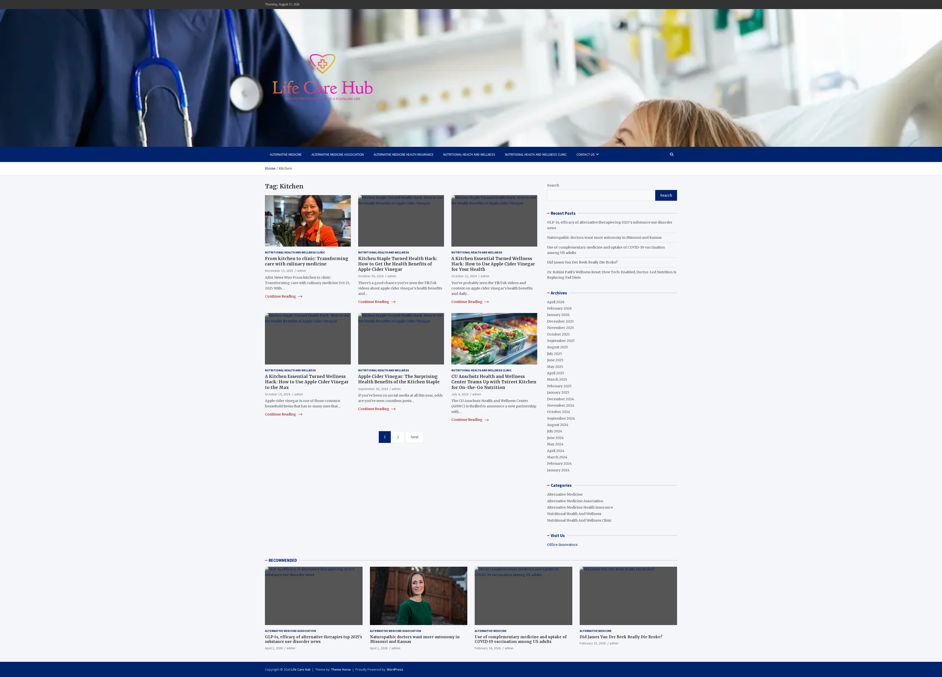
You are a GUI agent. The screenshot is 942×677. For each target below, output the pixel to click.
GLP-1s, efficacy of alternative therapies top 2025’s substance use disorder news (313, 639)
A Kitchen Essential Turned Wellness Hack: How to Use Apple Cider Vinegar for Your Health (493, 264)
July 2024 (554, 431)
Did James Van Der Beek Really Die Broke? (582, 262)
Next (415, 437)
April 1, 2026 (379, 648)
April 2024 (555, 451)
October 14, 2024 (277, 394)
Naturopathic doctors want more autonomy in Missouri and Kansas (604, 237)
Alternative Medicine (286, 154)
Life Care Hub (301, 669)
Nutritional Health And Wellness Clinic (536, 154)
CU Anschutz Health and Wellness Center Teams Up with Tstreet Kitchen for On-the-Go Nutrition (493, 382)
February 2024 (559, 463)
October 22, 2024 (464, 276)
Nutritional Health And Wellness (469, 154)
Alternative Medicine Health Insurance (403, 154)
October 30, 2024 (370, 276)
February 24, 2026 (488, 648)
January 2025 (558, 392)
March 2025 (557, 379)
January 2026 (558, 315)
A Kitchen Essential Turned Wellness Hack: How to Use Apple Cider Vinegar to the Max (307, 382)
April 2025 (555, 373)
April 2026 (555, 302)
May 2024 (555, 444)
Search (553, 185)
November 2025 (560, 328)
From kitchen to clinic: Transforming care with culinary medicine (306, 261)
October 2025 (558, 334)
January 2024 (558, 470)
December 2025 (560, 321)
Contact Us (585, 154)
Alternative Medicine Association (338, 154)
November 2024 (560, 405)
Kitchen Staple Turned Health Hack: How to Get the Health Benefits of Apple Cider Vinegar (397, 264)
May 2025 (555, 366)
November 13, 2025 (279, 270)
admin (301, 270)
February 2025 (559, 386)
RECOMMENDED (283, 560)
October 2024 (558, 412)
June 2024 (555, 438)
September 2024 (561, 418)
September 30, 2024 (373, 389)
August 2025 (557, 347)
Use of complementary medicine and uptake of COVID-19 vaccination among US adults (521, 639)
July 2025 (554, 353)
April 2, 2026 (274, 648)
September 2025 (561, 340)
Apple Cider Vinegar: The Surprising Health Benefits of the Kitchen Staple (399, 379)
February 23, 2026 (593, 643)
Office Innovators (562, 544)
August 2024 (557, 425)
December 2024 (560, 399)
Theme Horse (341, 669)
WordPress (395, 669)
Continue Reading (281, 296)
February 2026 (559, 308)
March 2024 (557, 457)
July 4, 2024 (459, 394)
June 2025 (555, 360)
